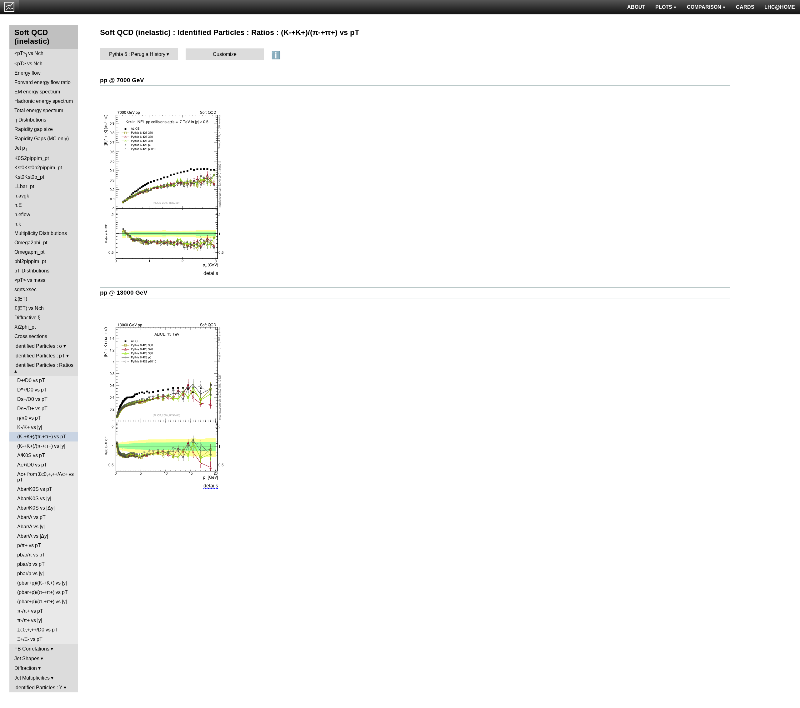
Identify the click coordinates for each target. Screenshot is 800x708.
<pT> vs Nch (28, 54)
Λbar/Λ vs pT (31, 517)
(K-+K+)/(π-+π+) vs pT (41, 436)
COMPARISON (704, 7)
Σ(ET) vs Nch (29, 308)
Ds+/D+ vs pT (32, 408)
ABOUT (636, 7)
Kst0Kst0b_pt (29, 177)
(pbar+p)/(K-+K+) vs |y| (42, 583)
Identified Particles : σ (38, 346)
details (210, 273)
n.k (17, 224)
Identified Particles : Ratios (43, 365)
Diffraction (25, 668)
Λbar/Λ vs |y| (31, 526)
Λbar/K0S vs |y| (34, 498)
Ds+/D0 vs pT (32, 399)
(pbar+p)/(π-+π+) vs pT (42, 592)
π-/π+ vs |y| (29, 620)
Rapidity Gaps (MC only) (41, 138)
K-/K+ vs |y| (29, 427)
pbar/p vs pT (31, 564)
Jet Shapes (26, 658)
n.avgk (21, 195)
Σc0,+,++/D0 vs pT (37, 629)
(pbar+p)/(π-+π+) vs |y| (42, 601)
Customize (225, 54)
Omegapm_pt (29, 252)
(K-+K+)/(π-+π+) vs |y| (41, 446)
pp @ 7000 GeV (122, 80)
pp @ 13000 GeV (124, 292)
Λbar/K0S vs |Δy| (36, 508)
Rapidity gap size (33, 129)
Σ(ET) (20, 299)
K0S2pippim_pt (31, 158)
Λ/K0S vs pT (31, 455)
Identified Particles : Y (38, 687)
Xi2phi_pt (25, 327)
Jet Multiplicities (32, 678)
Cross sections (30, 336)
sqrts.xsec (25, 289)
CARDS (745, 7)
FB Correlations (31, 648)
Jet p (21, 148)
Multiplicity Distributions (40, 233)
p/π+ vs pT (29, 545)
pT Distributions (31, 270)
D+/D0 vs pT (31, 380)
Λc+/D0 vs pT (32, 464)
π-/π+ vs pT (30, 611)
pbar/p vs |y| (30, 573)
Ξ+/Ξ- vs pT (29, 639)
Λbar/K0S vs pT (34, 489)
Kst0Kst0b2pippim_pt (38, 167)
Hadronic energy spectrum (43, 101)
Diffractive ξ (27, 317)
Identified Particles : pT (39, 355)
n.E (18, 205)
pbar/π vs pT (31, 554)
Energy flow (27, 73)
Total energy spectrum (38, 110)
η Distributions (30, 119)
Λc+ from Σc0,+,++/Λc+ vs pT (45, 476)
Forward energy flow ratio (42, 82)
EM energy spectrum (37, 91)
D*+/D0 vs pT (32, 389)
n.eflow (22, 214)
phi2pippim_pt (30, 261)
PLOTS (663, 7)
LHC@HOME (779, 7)
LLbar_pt (24, 186)
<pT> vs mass (29, 280)
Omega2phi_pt (30, 242)
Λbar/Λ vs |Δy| (32, 536)
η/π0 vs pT (29, 418)
